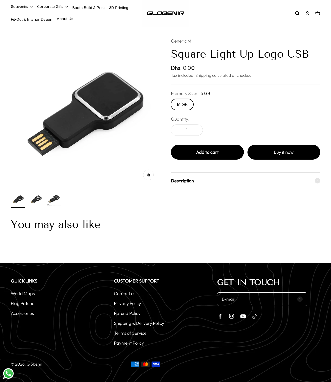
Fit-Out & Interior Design (31, 19)
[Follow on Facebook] (220, 316)
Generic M (181, 41)
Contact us (124, 293)
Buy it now (284, 152)
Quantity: (180, 119)
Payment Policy (129, 343)
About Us (65, 18)
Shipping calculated (213, 75)
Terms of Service (130, 333)
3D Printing (118, 7)
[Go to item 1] (18, 200)
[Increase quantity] (196, 130)
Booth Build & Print (88, 7)
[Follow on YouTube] (243, 316)
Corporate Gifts (50, 6)
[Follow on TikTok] (255, 316)
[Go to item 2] (36, 200)
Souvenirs (19, 6)
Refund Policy (127, 313)
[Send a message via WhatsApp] (8, 373)
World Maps (23, 293)
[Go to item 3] (54, 200)
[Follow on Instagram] (232, 316)
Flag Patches (23, 303)
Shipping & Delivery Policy (139, 323)
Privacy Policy (127, 303)
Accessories (22, 313)
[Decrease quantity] (177, 130)
